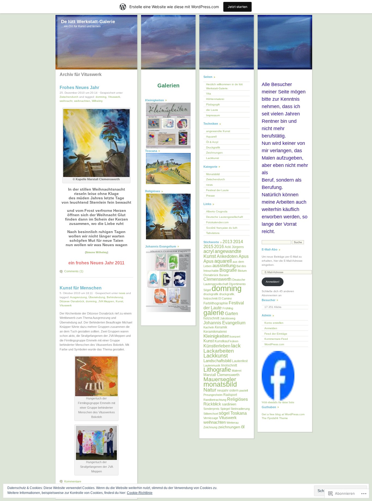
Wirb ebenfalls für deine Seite (278, 402)
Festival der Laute (217, 190)
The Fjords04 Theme (275, 418)
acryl (208, 251)
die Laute (212, 109)
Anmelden (270, 328)
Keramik (221, 327)
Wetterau (233, 422)
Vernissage (210, 418)
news (122, 293)
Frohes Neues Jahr (79, 87)
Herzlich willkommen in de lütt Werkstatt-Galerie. (224, 86)
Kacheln (208, 327)
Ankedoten (227, 256)
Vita (208, 93)
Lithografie (217, 369)
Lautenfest (240, 361)
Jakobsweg (227, 318)
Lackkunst (212, 158)
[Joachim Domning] (278, 399)
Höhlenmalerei (215, 98)
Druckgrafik (213, 147)
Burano (224, 275)
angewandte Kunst (218, 131)
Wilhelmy (97, 100)
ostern (234, 390)
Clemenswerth (217, 279)
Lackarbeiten (218, 351)
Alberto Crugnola (216, 211)
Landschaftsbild (217, 361)
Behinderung (115, 297)
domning (101, 96)
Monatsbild (213, 174)
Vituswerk (114, 96)
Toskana (238, 413)
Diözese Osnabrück (72, 301)
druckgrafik (210, 294)
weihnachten (82, 100)
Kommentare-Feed (276, 338)
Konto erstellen (273, 322)
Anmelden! (272, 281)
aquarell (223, 261)
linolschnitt (229, 365)
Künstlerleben (216, 346)
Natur (209, 390)
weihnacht (66, 100)
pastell (243, 390)
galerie (213, 312)
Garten (231, 313)
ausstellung (224, 265)
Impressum (213, 115)
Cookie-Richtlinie (140, 493)
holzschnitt (211, 318)
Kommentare (72, 481)
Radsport (230, 395)
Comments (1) (73, 271)
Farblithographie (215, 303)
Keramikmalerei (215, 332)
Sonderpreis (211, 408)
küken (234, 341)
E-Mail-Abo (270, 249)
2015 (208, 246)
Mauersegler (219, 379)
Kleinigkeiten (216, 336)
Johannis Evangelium (224, 322)
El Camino (225, 298)
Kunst (119, 301)
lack (236, 346)
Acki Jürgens (234, 247)
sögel (224, 413)
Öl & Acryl (212, 141)
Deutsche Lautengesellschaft (224, 216)
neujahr (222, 390)
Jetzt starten (237, 7)
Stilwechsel (210, 413)
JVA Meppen (106, 301)
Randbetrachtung (214, 399)
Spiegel (225, 408)
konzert (235, 336)
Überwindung (97, 297)
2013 (227, 241)
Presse (210, 195)
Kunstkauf (222, 341)
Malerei (236, 370)
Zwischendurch (69, 96)
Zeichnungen (214, 152)
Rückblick (212, 404)
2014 (238, 241)
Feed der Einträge (275, 333)
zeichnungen (229, 427)
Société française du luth (221, 227)
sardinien (229, 404)
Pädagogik (213, 104)
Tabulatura (212, 232)
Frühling (227, 308)
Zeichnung (210, 427)
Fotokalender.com (217, 222)
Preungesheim (212, 394)
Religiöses (237, 399)
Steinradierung (240, 408)
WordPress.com (274, 344)
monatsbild (220, 384)
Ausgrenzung (78, 297)
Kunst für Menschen (81, 288)
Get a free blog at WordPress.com (283, 414)
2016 (219, 246)
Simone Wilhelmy (96, 252)
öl (243, 426)
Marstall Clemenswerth (221, 375)
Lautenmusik (211, 365)
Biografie (228, 270)
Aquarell (211, 136)
